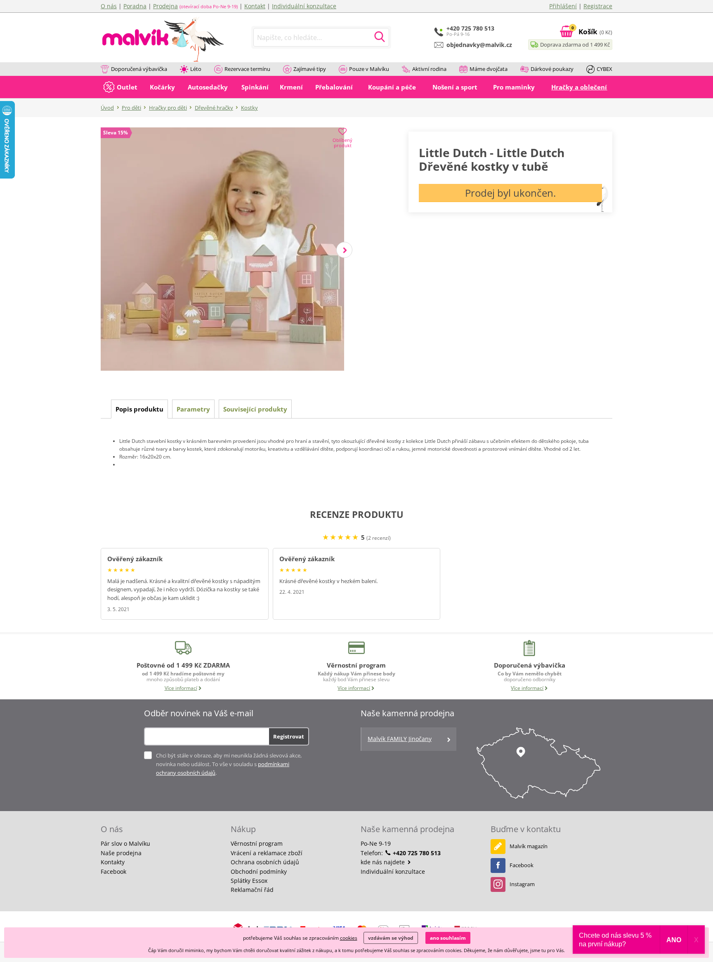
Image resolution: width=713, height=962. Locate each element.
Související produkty (255, 409)
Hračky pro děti (168, 107)
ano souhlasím (448, 937)
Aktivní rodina (429, 69)
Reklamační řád (252, 890)
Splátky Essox (249, 880)
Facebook (113, 871)
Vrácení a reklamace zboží (266, 853)
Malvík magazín (529, 846)
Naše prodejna (121, 853)
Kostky (249, 107)
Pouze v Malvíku (369, 69)
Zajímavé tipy (309, 69)
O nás (109, 6)
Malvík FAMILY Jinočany (400, 739)
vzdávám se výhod (390, 937)
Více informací (181, 688)
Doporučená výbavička (139, 69)
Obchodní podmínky (259, 871)
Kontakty (113, 862)
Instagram (522, 884)
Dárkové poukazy (552, 69)
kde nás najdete (383, 862)
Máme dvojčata (489, 69)
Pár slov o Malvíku (125, 843)
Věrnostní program (257, 843)
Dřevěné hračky (214, 107)
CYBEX (604, 69)
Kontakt (254, 6)
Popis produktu (139, 409)
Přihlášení (563, 6)
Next (344, 250)
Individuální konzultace (304, 6)
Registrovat (288, 736)
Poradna (134, 6)
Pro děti (131, 107)
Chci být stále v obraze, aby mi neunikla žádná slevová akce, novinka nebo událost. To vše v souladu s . (229, 764)
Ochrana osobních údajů (265, 862)
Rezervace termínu (247, 69)
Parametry (193, 409)
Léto (195, 69)
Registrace (597, 6)
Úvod (107, 107)
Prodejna (165, 6)
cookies (348, 937)
